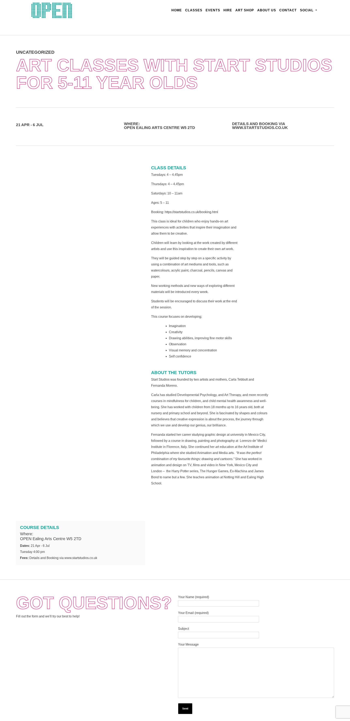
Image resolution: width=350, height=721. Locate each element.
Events (213, 10)
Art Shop (244, 10)
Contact (288, 10)
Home (177, 10)
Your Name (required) (193, 597)
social (307, 10)
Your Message (188, 644)
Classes (193, 10)
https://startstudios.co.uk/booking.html (191, 212)
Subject (183, 628)
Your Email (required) (193, 613)
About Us (266, 10)
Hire (227, 10)
